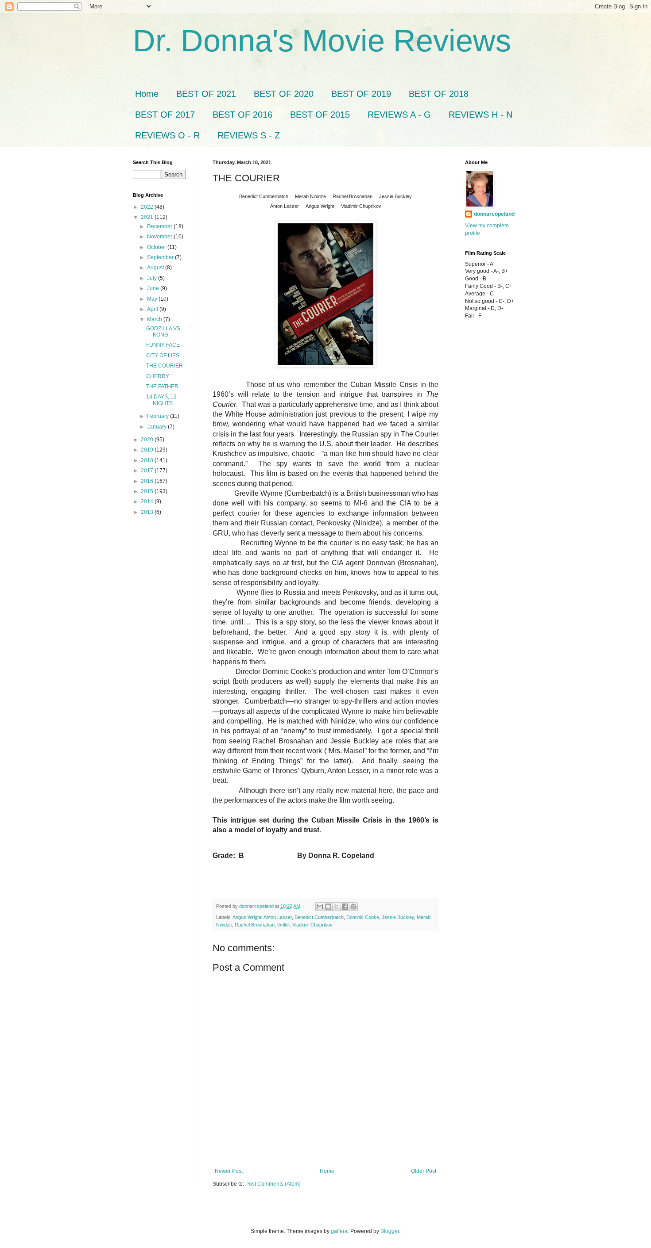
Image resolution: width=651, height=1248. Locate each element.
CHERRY (157, 376)
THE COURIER (164, 366)
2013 (148, 512)
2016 (148, 481)
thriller (283, 924)
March (155, 319)
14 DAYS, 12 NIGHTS (161, 400)
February (158, 416)
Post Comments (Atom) (273, 1184)
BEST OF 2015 (320, 114)
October (157, 247)
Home (147, 94)
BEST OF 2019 (361, 94)
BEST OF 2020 (284, 94)
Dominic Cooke (362, 917)
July (152, 278)
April (153, 309)
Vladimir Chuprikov (312, 924)
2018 (148, 460)
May (153, 299)
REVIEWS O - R (167, 135)
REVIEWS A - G (399, 114)
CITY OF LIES (162, 355)
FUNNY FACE (163, 345)
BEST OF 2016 (242, 114)
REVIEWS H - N (480, 114)
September (161, 257)
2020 (148, 439)
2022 (148, 207)
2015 (148, 491)
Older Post (423, 1171)
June (153, 288)
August (156, 267)
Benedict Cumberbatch (319, 917)
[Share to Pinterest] (353, 906)
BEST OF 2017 (165, 114)
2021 (148, 217)
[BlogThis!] (328, 906)
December (160, 226)
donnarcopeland (494, 214)
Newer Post (229, 1171)
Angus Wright (246, 917)
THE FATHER (162, 386)
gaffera (339, 1231)
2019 (148, 450)
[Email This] (319, 906)
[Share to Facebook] (345, 906)
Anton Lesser (278, 917)
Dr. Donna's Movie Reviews (322, 40)
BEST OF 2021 (206, 94)
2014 (148, 501)
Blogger (389, 1231)
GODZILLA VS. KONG (164, 331)
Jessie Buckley (398, 917)
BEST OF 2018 (439, 94)
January (157, 427)
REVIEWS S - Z (248, 135)
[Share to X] (336, 906)
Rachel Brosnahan (255, 924)
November (160, 237)
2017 (148, 470)
